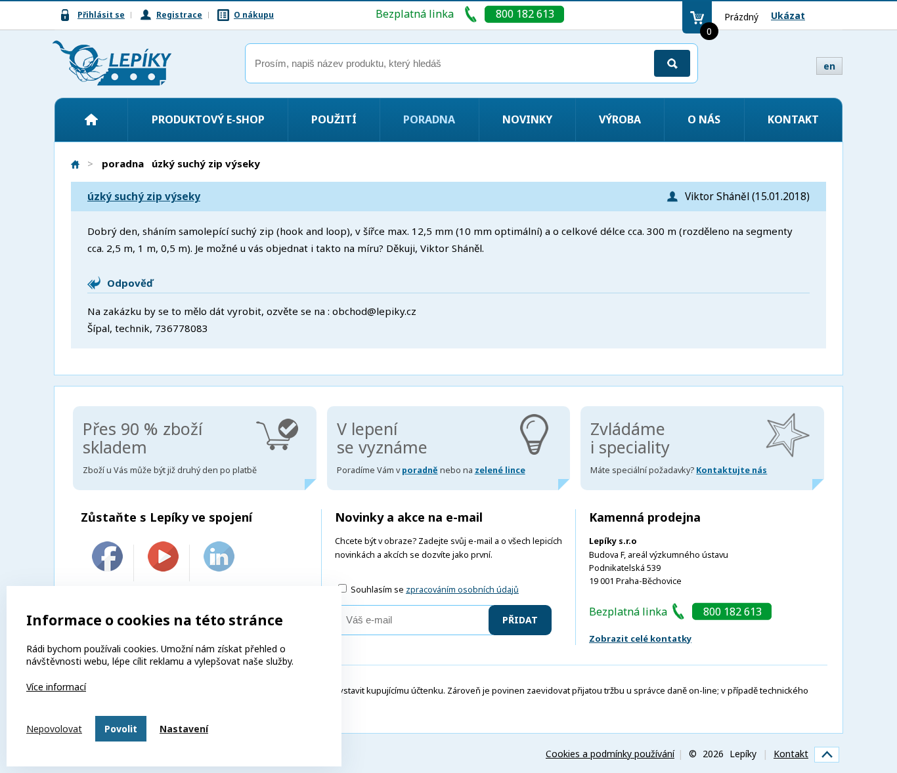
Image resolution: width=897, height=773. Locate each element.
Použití (334, 119)
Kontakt (793, 119)
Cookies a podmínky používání (610, 753)
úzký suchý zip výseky (143, 196)
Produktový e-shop (208, 119)
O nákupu (254, 14)
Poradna (429, 119)
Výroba (620, 119)
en (829, 66)
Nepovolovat (54, 728)
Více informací (56, 686)
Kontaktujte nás (731, 470)
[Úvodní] (91, 119)
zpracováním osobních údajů (462, 589)
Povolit (120, 728)
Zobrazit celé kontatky (640, 638)
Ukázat (788, 15)
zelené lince (500, 470)
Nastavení (184, 728)
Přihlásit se (101, 14)
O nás (704, 119)
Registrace (179, 14)
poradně (420, 470)
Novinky (527, 119)
